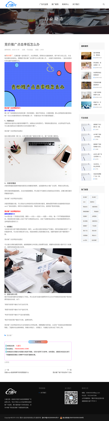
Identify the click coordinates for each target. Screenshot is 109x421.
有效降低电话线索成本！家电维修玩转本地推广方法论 (97, 74)
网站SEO (94, 235)
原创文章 (94, 230)
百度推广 (85, 216)
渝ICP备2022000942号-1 (50, 417)
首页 (43, 24)
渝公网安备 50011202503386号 (73, 417)
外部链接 (85, 235)
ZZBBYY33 (22, 355)
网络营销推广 (86, 211)
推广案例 (55, 4)
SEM (84, 202)
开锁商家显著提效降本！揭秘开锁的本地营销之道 (97, 84)
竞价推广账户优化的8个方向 (62, 372)
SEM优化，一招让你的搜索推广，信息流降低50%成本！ (97, 165)
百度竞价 (92, 202)
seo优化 (85, 240)
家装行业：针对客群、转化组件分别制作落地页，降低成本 (97, 104)
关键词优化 (94, 221)
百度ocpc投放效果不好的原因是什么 (16, 372)
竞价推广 (9, 55)
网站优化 (85, 206)
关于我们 (75, 4)
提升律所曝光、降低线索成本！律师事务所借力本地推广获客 (97, 54)
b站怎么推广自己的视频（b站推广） (97, 156)
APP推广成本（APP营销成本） (97, 136)
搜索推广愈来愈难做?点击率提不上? (97, 146)
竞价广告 (85, 230)
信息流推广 (94, 240)
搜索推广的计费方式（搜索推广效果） (97, 126)
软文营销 (85, 221)
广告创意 (94, 226)
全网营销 (94, 216)
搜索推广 (85, 226)
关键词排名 (94, 206)
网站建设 (96, 211)
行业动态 (59, 24)
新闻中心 (65, 4)
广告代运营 (43, 4)
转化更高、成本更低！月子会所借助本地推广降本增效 (97, 64)
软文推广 (85, 197)
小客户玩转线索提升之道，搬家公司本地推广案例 (97, 94)
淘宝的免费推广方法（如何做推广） (97, 175)
